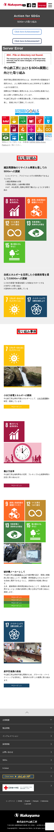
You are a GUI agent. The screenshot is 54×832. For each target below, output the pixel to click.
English (27, 801)
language (42, 5)
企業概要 (6, 720)
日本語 (20, 801)
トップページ (10, 801)
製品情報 (6, 728)
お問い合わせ (8, 752)
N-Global (6, 768)
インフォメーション (10, 736)
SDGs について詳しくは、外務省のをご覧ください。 (24, 143)
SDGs (5, 760)
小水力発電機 (42, 398)
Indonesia (44, 801)
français (36, 801)
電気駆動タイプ (20, 575)
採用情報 (6, 744)
